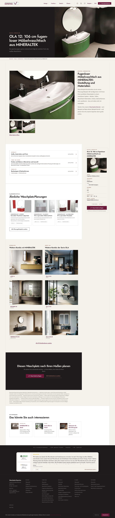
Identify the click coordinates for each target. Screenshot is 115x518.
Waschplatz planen (95, 484)
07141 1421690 (12, 490)
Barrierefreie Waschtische (48, 500)
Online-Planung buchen (80, 490)
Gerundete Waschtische (47, 498)
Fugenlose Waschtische (47, 488)
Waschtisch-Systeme (46, 486)
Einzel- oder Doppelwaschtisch (98, 486)
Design (45, 3)
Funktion (53, 3)
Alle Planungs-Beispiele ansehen (19, 229)
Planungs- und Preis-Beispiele (81, 486)
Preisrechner (77, 488)
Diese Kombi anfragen (36, 376)
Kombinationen (20, 58)
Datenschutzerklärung (55, 515)
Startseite (11, 58)
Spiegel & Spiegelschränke (64, 492)
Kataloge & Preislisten (63, 494)
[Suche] (81, 3)
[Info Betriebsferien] (77, 3)
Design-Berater (29, 492)
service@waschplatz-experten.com (14, 492)
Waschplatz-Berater (105, 3)
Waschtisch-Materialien (63, 486)
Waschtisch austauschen (96, 488)
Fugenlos (28, 484)
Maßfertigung (45, 484)
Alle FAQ (11, 507)
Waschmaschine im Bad (47, 502)
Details (61, 3)
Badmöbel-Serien (62, 488)
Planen (68, 3)
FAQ (95, 3)
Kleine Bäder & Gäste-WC (47, 496)
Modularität (61, 490)
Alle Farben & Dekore (63, 500)
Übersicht (28, 482)
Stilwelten (28, 490)
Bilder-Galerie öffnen (14, 135)
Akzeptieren (105, 515)
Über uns (77, 496)
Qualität (60, 484)
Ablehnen (97, 515)
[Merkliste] (85, 3)
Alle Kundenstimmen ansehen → (91, 469)
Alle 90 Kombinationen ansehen (44, 343)
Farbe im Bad (29, 488)
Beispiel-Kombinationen (31, 486)
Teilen (101, 204)
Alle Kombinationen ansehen (53, 376)
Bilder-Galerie (68, 116)
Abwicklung (77, 494)
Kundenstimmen (78, 492)
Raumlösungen (45, 494)
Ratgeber (89, 3)
